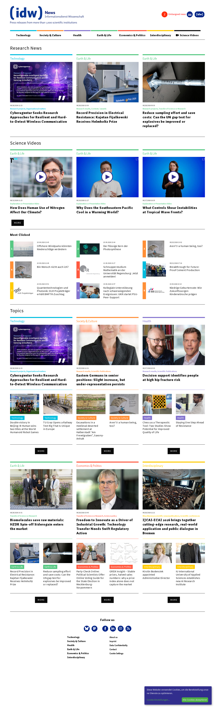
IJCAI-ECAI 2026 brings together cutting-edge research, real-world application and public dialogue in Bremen (170, 526)
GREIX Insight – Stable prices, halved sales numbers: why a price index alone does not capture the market (122, 578)
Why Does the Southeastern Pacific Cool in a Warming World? (104, 210)
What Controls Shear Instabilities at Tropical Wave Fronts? (170, 210)
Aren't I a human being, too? (186, 246)
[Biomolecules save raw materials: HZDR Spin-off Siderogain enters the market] (41, 489)
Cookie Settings (116, 653)
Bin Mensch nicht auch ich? (53, 266)
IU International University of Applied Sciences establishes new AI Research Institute (188, 578)
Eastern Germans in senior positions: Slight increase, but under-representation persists (100, 380)
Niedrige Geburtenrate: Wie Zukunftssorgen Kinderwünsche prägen (186, 291)
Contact (113, 649)
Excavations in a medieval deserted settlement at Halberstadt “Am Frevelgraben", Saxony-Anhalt (90, 430)
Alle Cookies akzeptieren (195, 699)
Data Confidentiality (118, 645)
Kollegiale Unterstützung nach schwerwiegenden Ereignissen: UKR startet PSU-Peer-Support (120, 292)
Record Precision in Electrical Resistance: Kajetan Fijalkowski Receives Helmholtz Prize (102, 117)
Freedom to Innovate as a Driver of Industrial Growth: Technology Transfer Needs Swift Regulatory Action (104, 526)
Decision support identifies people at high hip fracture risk (171, 377)
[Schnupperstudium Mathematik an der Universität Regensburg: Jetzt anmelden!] (90, 269)
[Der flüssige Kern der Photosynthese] (90, 249)
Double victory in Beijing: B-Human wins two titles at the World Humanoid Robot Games (24, 427)
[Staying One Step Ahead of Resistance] (190, 404)
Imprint (113, 641)
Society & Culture (50, 35)
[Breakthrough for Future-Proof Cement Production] (156, 269)
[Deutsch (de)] (190, 14)
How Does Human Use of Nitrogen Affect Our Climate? (37, 210)
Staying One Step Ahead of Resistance (190, 424)
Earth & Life (104, 35)
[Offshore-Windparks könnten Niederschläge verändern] (23, 249)
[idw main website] (199, 14)
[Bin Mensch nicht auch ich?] (23, 269)
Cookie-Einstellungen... (158, 699)
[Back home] (47, 15)
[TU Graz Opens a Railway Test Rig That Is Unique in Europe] (57, 404)
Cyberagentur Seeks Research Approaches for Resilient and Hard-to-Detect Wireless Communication (38, 117)
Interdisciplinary (160, 35)
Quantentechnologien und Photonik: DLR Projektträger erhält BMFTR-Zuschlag (53, 291)
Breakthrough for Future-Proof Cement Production (185, 268)
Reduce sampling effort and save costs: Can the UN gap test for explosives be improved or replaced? (169, 119)
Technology (23, 35)
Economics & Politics (132, 35)
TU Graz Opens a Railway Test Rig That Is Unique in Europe (57, 425)
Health (77, 35)
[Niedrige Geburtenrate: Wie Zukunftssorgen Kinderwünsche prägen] (156, 290)
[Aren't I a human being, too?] (156, 249)
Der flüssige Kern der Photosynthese (115, 247)
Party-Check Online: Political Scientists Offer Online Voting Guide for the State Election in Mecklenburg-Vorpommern (90, 579)
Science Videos (189, 35)
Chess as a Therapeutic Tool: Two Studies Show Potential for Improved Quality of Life (157, 427)
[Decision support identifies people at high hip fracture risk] (174, 345)
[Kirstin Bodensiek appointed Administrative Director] (157, 553)
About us (113, 637)
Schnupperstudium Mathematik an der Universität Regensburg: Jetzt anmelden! (120, 271)
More (17, 222)
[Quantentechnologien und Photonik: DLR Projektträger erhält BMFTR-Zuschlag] (23, 290)
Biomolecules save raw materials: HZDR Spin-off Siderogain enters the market (37, 524)
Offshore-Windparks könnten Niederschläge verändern (54, 247)
